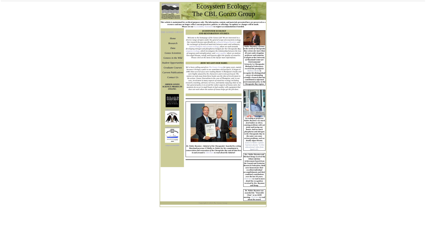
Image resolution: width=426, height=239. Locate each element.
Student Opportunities (173, 62)
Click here (248, 179)
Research (172, 43)
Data (172, 48)
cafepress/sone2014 (172, 127)
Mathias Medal (253, 71)
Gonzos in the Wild (172, 57)
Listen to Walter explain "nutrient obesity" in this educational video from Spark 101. (254, 146)
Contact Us (172, 77)
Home (173, 38)
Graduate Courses (173, 67)
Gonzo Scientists (173, 53)
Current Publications (172, 72)
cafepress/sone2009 (172, 145)
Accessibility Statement (203, 27)
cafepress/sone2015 (172, 110)
